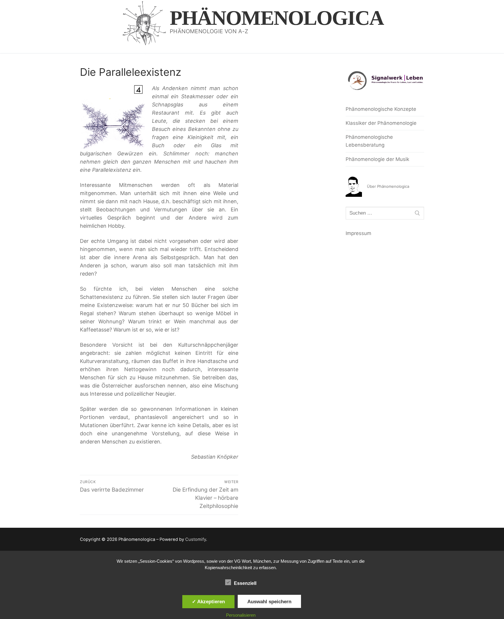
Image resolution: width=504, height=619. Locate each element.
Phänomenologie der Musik (377, 159)
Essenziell (245, 583)
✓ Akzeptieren (208, 601)
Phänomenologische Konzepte (381, 109)
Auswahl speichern (269, 601)
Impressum (358, 233)
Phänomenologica (277, 18)
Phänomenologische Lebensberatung (369, 141)
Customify (195, 539)
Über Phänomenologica (388, 186)
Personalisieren (241, 615)
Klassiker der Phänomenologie (381, 123)
